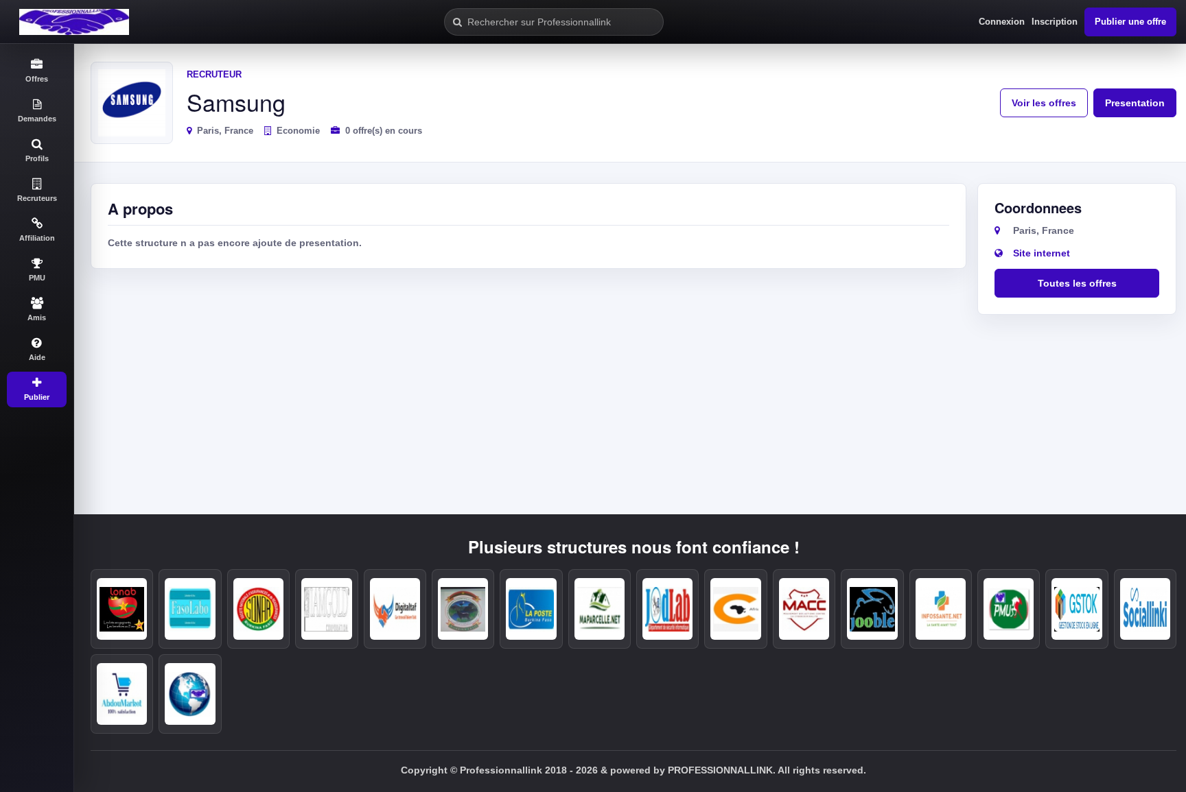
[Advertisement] (528, 381)
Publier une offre (1130, 21)
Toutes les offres (1077, 283)
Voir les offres (1044, 102)
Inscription (1055, 21)
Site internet (1041, 253)
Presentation (1135, 102)
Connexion (1002, 21)
